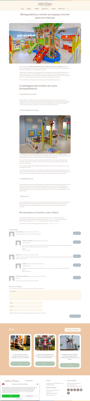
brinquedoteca (46, 21)
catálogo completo (53, 223)
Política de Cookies (19, 398)
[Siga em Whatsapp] (68, 390)
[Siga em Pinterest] (68, 393)
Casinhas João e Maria (32, 21)
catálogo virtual (52, 219)
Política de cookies (50, 395)
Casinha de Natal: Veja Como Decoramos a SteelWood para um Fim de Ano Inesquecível (45, 356)
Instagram (35, 220)
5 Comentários (60, 21)
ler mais (20, 363)
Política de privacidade (51, 393)
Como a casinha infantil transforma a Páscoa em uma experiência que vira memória (20, 356)
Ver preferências (29, 396)
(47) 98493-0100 (50, 384)
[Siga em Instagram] (71, 390)
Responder (77, 233)
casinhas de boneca (53, 21)
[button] (37, 384)
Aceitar (10, 396)
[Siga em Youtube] (81, 390)
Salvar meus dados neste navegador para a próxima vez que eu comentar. (28, 313)
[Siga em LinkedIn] (74, 390)
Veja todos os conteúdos (73, 329)
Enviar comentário (75, 316)
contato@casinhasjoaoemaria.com (54, 383)
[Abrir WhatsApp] (87, 398)
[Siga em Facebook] (78, 390)
